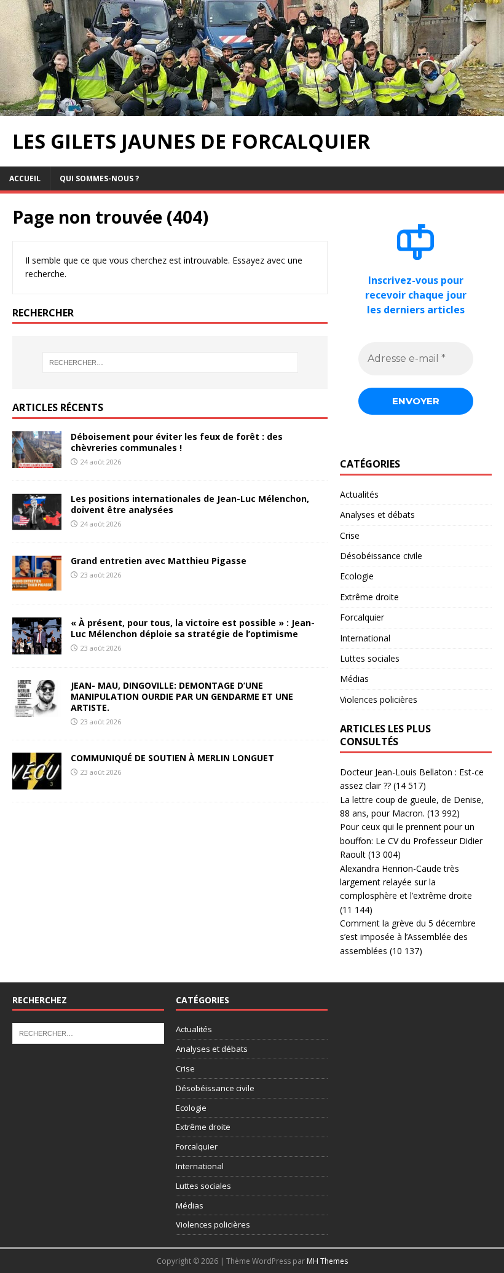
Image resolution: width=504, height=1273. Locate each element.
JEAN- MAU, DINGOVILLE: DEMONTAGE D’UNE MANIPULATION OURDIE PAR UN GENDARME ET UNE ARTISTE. (182, 696)
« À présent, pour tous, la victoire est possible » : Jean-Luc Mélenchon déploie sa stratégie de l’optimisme (193, 628)
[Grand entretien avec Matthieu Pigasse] (36, 585)
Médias (354, 678)
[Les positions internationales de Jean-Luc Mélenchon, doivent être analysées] (36, 522)
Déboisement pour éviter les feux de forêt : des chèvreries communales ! (177, 442)
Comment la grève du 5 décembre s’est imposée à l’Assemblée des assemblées (408, 937)
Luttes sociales (370, 658)
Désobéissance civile (381, 556)
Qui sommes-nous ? (99, 178)
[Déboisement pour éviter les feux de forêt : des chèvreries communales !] (36, 460)
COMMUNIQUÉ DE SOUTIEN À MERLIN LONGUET (172, 758)
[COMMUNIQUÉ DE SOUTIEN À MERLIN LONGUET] (36, 782)
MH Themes (327, 1261)
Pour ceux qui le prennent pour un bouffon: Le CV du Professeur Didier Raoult (411, 840)
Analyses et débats (377, 514)
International (365, 638)
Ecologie (357, 576)
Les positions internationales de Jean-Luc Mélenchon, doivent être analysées (190, 504)
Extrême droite (369, 597)
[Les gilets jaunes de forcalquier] (252, 109)
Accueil (25, 178)
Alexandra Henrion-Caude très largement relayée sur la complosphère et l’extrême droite (406, 882)
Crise (350, 535)
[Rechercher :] (170, 362)
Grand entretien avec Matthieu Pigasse (158, 560)
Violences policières (378, 699)
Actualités (359, 494)
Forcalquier (362, 617)
